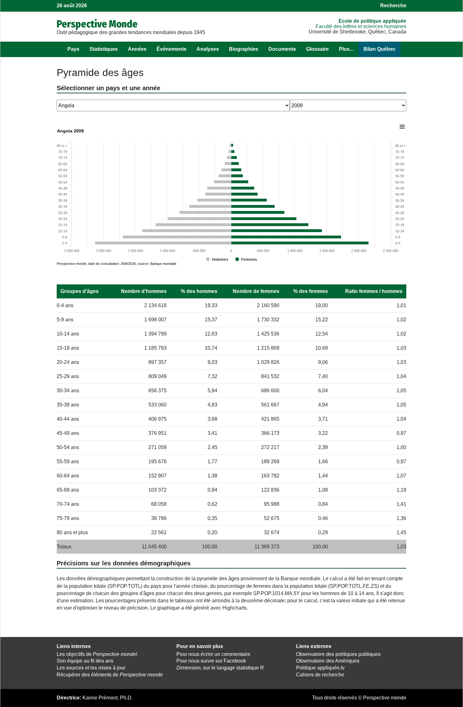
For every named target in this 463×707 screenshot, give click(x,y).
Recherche (393, 5)
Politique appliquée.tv (320, 667)
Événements (171, 49)
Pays (73, 49)
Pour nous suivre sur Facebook (211, 660)
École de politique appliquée (372, 21)
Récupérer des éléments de (110, 674)
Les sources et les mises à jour (91, 667)
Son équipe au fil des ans (85, 660)
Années (137, 49)
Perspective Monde (97, 24)
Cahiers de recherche (320, 674)
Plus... (346, 49)
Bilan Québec (379, 49)
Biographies (243, 49)
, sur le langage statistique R (220, 667)
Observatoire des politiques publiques (338, 654)
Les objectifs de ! (97, 654)
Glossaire (317, 49)
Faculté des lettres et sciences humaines (361, 26)
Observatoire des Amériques (327, 660)
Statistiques (103, 49)
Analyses (208, 49)
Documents (282, 49)
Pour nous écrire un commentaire (213, 654)
